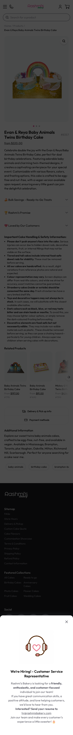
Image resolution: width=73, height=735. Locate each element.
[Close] (66, 622)
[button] (36, 367)
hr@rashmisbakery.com (36, 713)
